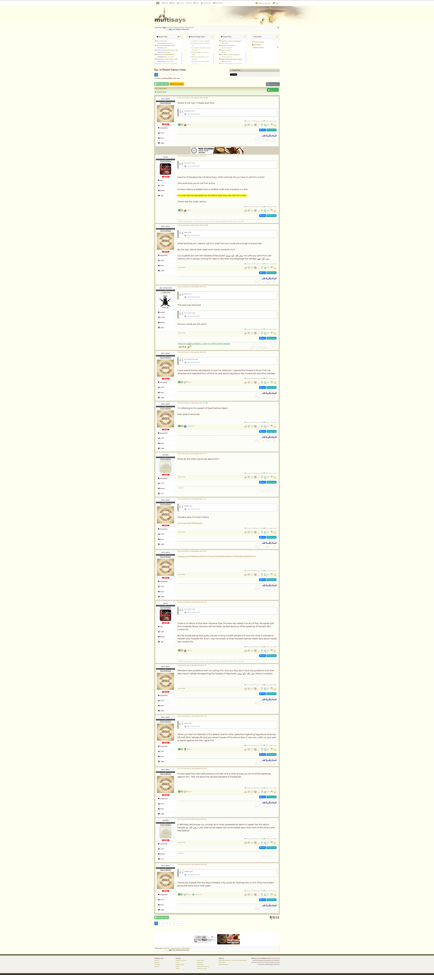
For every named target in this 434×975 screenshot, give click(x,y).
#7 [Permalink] (181, 453)
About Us (156, 960)
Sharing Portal (189, 27)
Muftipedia (200, 962)
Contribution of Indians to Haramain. (201, 41)
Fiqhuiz (177, 968)
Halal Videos (200, 964)
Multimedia (219, 3)
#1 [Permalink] (181, 97)
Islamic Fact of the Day (203, 966)
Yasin (224, 52)
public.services (227, 61)
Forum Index (169, 27)
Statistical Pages (258, 47)
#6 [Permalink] (181, 403)
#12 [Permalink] (181, 716)
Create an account (264, 3)
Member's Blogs (180, 964)
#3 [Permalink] (181, 225)
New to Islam (200, 960)
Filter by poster (177, 84)
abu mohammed (169, 56)
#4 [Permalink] (181, 286)
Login (277, 3)
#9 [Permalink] (181, 551)
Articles (177, 966)
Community (206, 3)
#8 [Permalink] (181, 498)
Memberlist (257, 45)
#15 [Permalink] (181, 864)
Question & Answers (181, 960)
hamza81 (225, 43)
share (263, 130)
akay (166, 47)
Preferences (274, 84)
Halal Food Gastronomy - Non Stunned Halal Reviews (233, 960)
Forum (177, 962)
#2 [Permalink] (181, 155)
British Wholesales (223, 964)
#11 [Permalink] (181, 665)
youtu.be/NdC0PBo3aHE (189, 523)
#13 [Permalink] (181, 768)
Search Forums (259, 42)
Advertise (156, 966)
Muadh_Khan (169, 43)
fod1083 (165, 455)
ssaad (165, 157)
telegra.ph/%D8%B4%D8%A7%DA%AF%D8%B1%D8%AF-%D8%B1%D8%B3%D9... (217, 556)
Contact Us (157, 964)
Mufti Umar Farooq (202, 968)
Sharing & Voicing (179, 27)
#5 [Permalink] (181, 352)
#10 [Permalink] (181, 602)
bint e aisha (165, 99)
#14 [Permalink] (181, 819)
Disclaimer (156, 962)
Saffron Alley (222, 962)
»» (182, 74)
